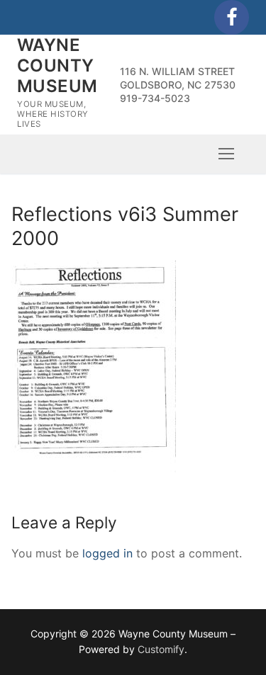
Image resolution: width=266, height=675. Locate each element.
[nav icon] (226, 154)
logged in (107, 553)
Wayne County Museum (57, 65)
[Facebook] (231, 17)
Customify (161, 649)
